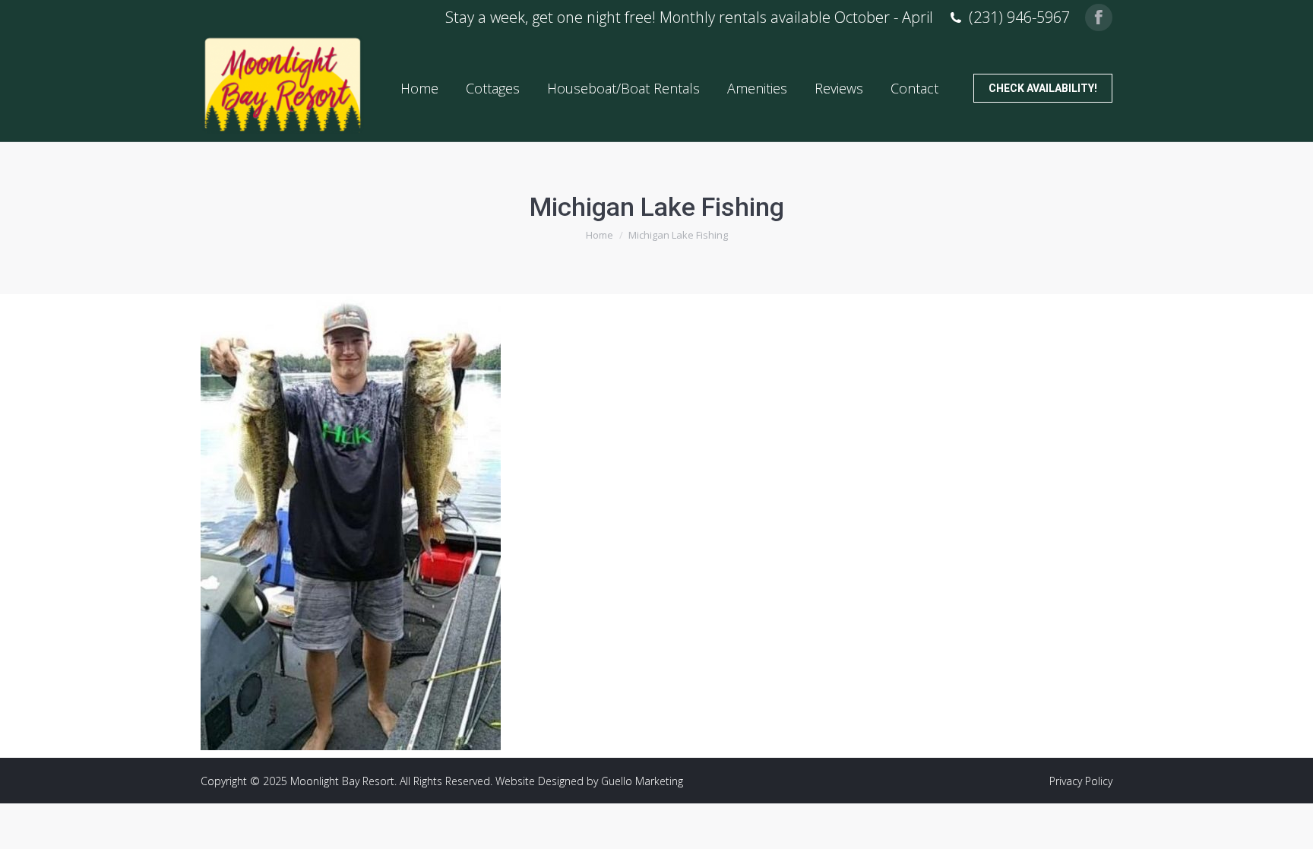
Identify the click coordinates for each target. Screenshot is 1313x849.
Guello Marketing (642, 781)
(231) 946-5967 (1019, 17)
